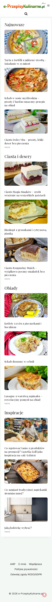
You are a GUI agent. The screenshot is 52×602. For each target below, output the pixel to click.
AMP (12, 564)
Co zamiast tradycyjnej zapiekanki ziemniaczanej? (25, 491)
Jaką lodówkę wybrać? (18, 527)
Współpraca (35, 564)
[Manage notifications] (44, 595)
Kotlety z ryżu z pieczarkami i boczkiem (22, 325)
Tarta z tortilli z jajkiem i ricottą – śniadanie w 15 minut (25, 61)
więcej (7, 147)
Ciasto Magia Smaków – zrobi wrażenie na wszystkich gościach (24, 193)
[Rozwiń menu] (48, 5)
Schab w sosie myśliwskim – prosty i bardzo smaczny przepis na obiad (24, 101)
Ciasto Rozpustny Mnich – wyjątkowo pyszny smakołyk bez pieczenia (24, 271)
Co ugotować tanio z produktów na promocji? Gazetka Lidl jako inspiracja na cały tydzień (24, 451)
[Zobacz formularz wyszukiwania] (26, 14)
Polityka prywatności (26, 569)
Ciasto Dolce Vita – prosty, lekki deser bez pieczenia (23, 141)
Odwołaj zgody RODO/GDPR (26, 574)
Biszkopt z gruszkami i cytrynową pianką (25, 231)
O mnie (22, 564)
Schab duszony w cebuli (19, 361)
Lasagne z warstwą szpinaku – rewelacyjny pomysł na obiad (23, 397)
